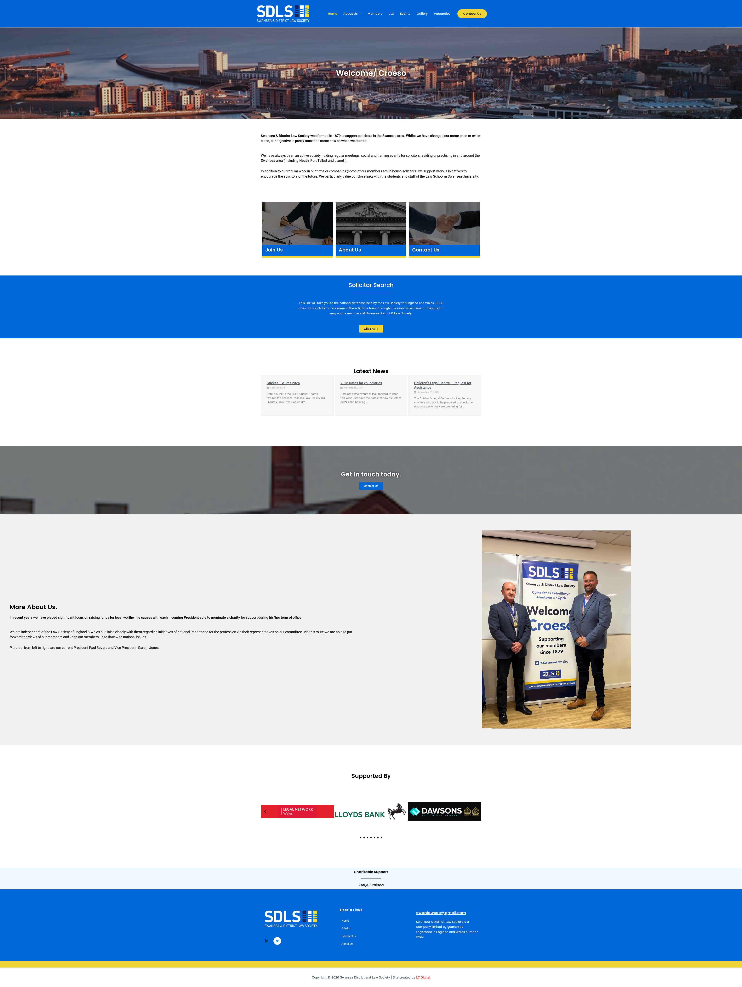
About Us (350, 13)
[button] (360, 13)
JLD (391, 13)
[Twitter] (277, 941)
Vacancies (442, 13)
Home (332, 13)
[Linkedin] (267, 941)
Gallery (422, 13)
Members (375, 13)
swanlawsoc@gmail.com (441, 912)
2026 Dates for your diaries (361, 383)
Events (405, 13)
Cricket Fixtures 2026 (283, 383)
